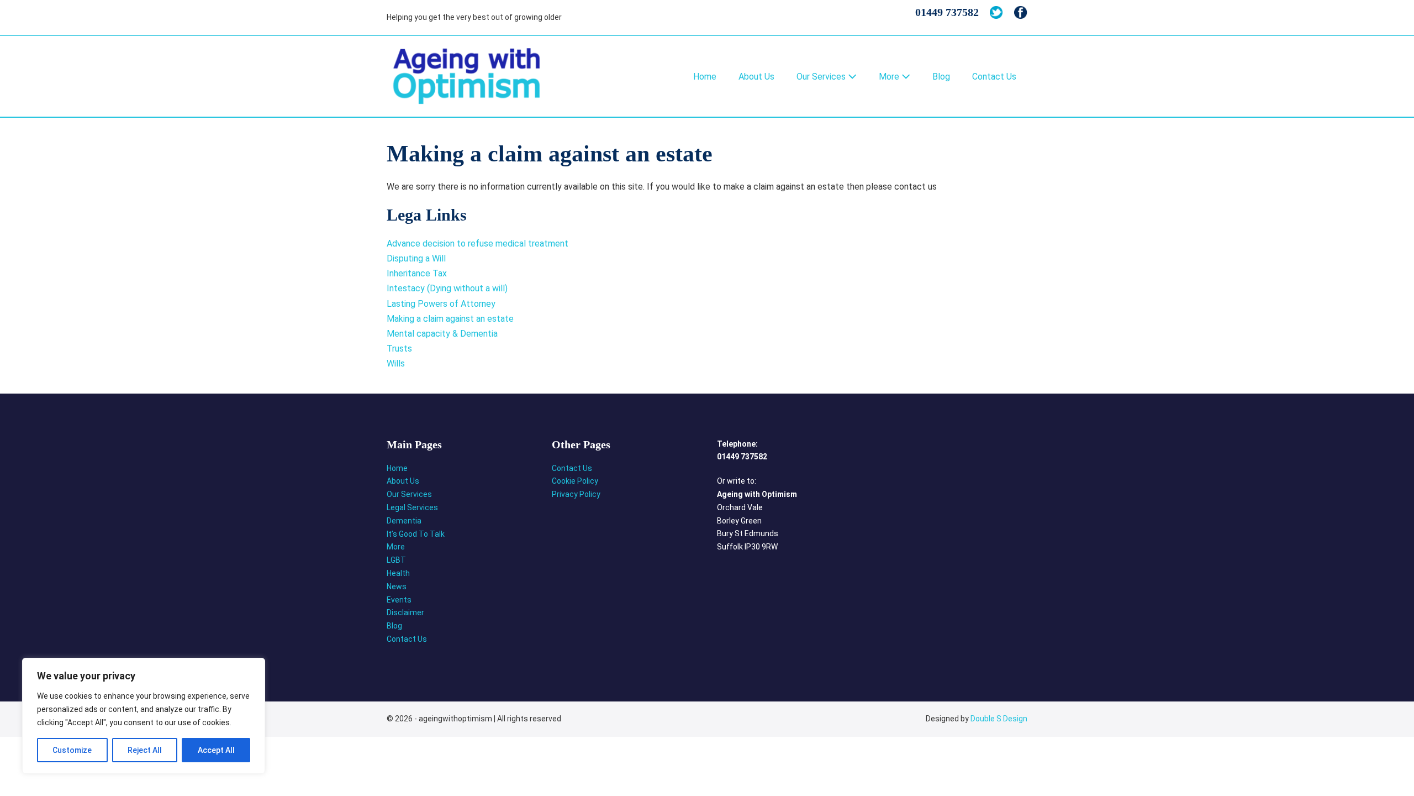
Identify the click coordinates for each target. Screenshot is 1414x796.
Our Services (822, 76)
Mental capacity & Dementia (442, 333)
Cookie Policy (575, 480)
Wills (396, 363)
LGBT (396, 560)
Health (398, 573)
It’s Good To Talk (416, 534)
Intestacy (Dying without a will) (447, 288)
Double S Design (998, 718)
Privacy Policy (576, 494)
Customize (72, 750)
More (890, 76)
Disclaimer (405, 612)
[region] (143, 716)
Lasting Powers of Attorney (441, 303)
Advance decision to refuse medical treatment (477, 243)
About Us (756, 76)
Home (704, 76)
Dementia (404, 520)
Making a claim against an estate (450, 318)
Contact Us (994, 76)
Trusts (399, 348)
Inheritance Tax (417, 273)
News (397, 586)
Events (399, 599)
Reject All (145, 750)
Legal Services (412, 507)
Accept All (216, 750)
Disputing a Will (416, 258)
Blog (941, 76)
